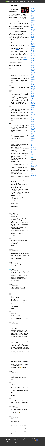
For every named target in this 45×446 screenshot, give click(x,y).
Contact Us (7, 441)
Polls (32, 152)
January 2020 (32, 36)
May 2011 (32, 109)
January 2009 (32, 129)
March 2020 (32, 35)
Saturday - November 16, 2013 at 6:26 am (14, 294)
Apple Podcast (17, 1)
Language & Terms (33, 149)
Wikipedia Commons (26, 59)
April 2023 (32, 9)
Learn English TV (16, 442)
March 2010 (32, 119)
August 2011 (32, 107)
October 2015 (33, 72)
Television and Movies (33, 154)
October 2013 (33, 89)
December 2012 (33, 96)
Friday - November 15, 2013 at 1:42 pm (14, 250)
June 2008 (32, 134)
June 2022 (32, 16)
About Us (7, 440)
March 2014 (32, 85)
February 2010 (33, 120)
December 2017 (33, 54)
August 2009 (32, 124)
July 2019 (32, 40)
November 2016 (33, 63)
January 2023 (32, 11)
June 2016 (32, 66)
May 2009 (32, 126)
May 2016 (32, 67)
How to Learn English (33, 147)
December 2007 (33, 138)
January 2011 (32, 112)
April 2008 (32, 135)
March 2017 (32, 60)
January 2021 (32, 28)
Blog (28, 1)
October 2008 (33, 131)
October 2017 (33, 55)
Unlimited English (11, 1)
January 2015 (32, 78)
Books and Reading (33, 144)
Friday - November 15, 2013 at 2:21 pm (14, 263)
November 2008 (33, 130)
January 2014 (32, 87)
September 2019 (33, 39)
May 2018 (32, 50)
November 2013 (33, 88)
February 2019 (33, 44)
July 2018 (32, 49)
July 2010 (32, 116)
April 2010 (32, 118)
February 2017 (33, 61)
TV (26, 1)
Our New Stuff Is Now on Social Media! (33, 161)
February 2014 (33, 86)
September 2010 (33, 115)
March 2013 (32, 94)
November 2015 (33, 71)
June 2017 (32, 58)
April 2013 (32, 93)
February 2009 (33, 128)
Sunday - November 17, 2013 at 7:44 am (14, 407)
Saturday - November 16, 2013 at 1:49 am (14, 285)
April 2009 (32, 127)
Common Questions (8, 439)
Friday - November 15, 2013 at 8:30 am (14, 214)
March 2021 (32, 26)
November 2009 (33, 122)
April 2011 (32, 110)
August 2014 (32, 82)
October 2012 (33, 97)
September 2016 (33, 64)
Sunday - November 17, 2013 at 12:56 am (14, 372)
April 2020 (32, 34)
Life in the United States (34, 150)
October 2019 (33, 38)
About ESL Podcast (33, 143)
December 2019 (33, 37)
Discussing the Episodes (33, 146)
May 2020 (32, 33)
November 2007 (33, 139)
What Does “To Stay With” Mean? (33, 166)
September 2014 (33, 81)
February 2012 (33, 103)
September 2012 (33, 98)
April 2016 (32, 68)
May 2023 (32, 8)
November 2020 (33, 29)
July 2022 (32, 15)
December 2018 (33, 45)
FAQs (31, 1)
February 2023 (33, 10)
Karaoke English (33, 148)
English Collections (22, 1)
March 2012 (32, 102)
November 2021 (33, 21)
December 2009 (33, 121)
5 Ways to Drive (33, 164)
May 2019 (32, 42)
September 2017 (33, 56)
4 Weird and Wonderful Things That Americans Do (34, 163)
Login (34, 1)
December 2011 (33, 104)
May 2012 (32, 101)
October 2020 (33, 30)
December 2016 (33, 62)
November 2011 (33, 105)
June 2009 (32, 125)
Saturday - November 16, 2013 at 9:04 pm (14, 323)
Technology (32, 153)
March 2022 (32, 18)
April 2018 (32, 51)
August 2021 (32, 23)
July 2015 (32, 74)
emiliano (32, 170)
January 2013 (32, 95)
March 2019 (32, 43)
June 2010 (32, 117)
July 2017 (32, 57)
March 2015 (32, 77)
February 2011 (33, 111)
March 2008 (32, 136)
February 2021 (33, 27)
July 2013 (32, 91)
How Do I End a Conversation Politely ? (34, 165)
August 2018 (32, 48)
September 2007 (33, 140)
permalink (21, 62)
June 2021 (32, 24)
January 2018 (32, 53)
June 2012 (32, 100)
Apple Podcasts (16, 440)
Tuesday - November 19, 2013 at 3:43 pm (14, 417)
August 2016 (32, 65)
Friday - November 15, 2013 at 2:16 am (14, 91)
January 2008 (32, 137)
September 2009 (33, 123)
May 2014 (32, 84)
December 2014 (33, 79)
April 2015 (32, 76)
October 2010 (33, 114)
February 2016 (33, 69)
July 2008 (32, 133)
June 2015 (32, 75)
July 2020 (32, 32)
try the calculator (13, 41)
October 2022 (33, 13)
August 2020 (32, 31)
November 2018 (33, 46)
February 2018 (33, 52)
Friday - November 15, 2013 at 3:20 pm (14, 270)
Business (32, 145)
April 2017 (32, 59)
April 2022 (32, 17)
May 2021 (32, 25)
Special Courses (16, 441)
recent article (11, 21)
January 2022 (32, 19)
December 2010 (33, 113)
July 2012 (32, 99)
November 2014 (33, 80)
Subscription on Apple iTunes (26, 440)
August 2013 (32, 90)
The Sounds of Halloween (33, 171)
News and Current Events (15, 62)
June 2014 (32, 83)
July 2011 (32, 108)
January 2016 (32, 70)
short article (17, 49)
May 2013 (32, 92)
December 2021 (33, 20)
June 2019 (32, 41)
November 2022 (33, 12)
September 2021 (33, 22)
